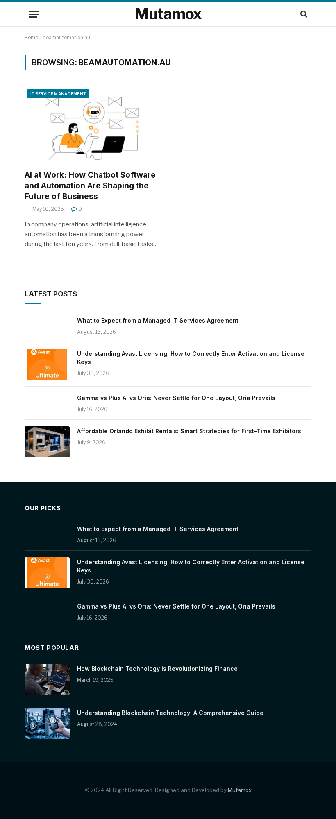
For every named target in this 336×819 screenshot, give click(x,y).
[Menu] (34, 14)
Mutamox (240, 790)
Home (31, 37)
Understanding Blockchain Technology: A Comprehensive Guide (170, 712)
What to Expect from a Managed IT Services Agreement (157, 320)
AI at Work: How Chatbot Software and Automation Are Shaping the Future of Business (90, 185)
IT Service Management (58, 93)
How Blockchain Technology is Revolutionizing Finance (157, 668)
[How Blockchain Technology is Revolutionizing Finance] (47, 679)
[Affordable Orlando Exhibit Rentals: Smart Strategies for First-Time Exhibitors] (47, 441)
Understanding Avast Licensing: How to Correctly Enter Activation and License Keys (190, 357)
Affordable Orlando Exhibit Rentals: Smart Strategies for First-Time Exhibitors (189, 431)
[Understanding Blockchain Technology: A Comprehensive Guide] (47, 723)
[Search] (303, 14)
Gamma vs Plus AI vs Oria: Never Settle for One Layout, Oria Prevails (176, 397)
